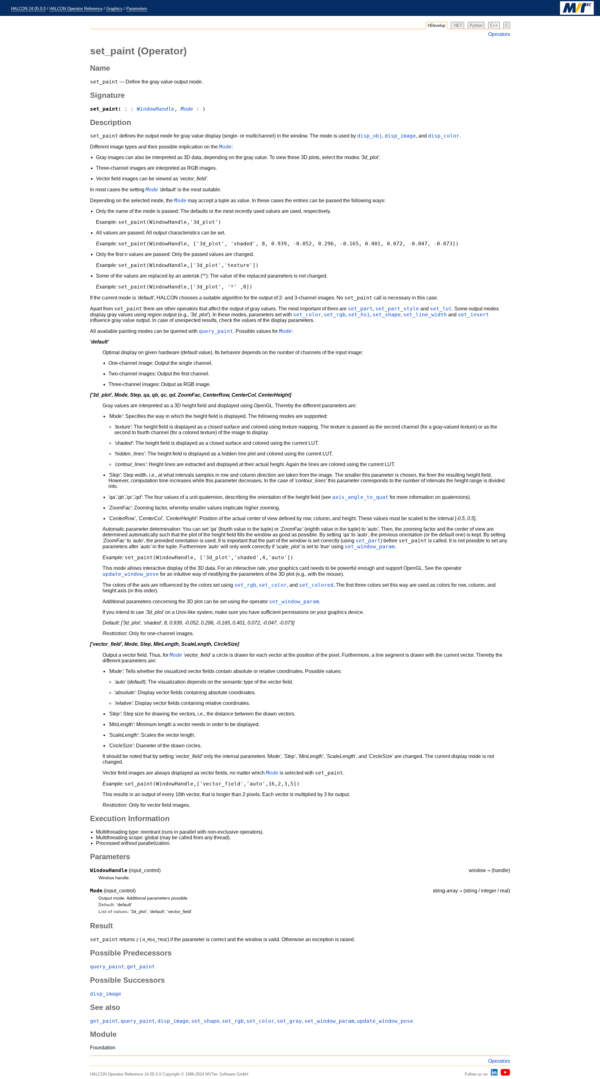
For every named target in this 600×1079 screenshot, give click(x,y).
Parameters (136, 8)
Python (476, 25)
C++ (494, 25)
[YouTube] (504, 1074)
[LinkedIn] (494, 1074)
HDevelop (436, 25)
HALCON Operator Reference (75, 8)
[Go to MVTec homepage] (577, 13)
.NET (457, 25)
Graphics (114, 8)
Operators (499, 34)
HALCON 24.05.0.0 (28, 8)
